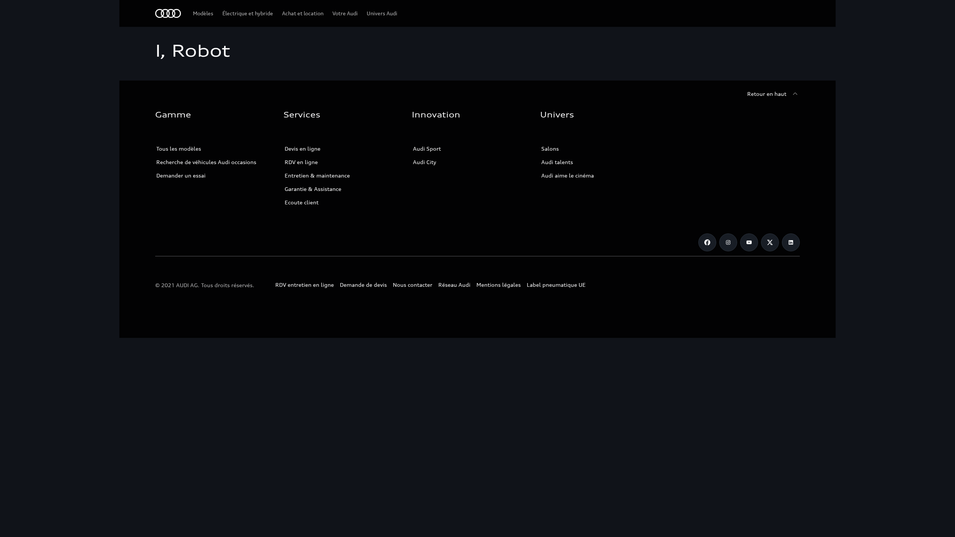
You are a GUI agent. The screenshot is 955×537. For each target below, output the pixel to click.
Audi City (424, 162)
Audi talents (557, 162)
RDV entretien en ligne (304, 285)
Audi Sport (427, 148)
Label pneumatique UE (556, 285)
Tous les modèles (178, 148)
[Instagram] (728, 242)
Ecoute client (302, 202)
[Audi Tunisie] (168, 13)
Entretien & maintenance (317, 175)
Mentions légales (498, 285)
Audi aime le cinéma (567, 175)
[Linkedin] (791, 242)
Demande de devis (363, 285)
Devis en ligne (302, 148)
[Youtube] (749, 242)
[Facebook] (707, 242)
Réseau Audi (454, 285)
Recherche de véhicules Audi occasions (206, 162)
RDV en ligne (301, 162)
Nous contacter (412, 285)
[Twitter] (770, 242)
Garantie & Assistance (313, 189)
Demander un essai (181, 175)
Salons (550, 148)
